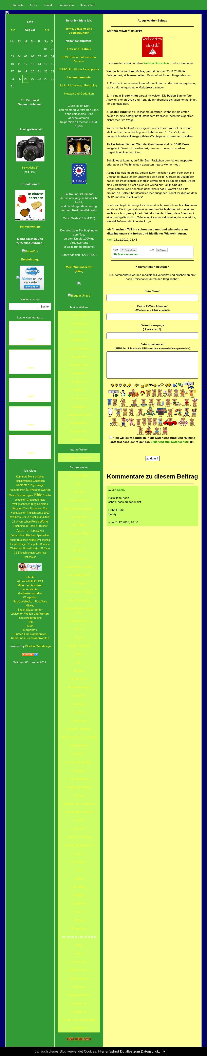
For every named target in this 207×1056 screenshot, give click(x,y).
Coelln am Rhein (79, 533)
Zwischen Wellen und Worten (30, 613)
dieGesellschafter (79, 995)
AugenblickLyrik (79, 500)
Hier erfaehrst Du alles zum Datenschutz (129, 1051)
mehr (31, 339)
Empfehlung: (30, 259)
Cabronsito (79, 516)
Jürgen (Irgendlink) (79, 645)
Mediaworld (79, 381)
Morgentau (30, 629)
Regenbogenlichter (79, 787)
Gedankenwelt (79, 331)
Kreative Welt (79, 356)
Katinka (79, 670)
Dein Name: (152, 291)
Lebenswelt (79, 323)
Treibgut (79, 895)
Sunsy (79, 853)
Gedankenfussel (79, 620)
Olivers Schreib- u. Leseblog (79, 737)
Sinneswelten (79, 398)
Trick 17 (79, 911)
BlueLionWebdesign (38, 646)
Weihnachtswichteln (156, 63)
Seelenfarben (79, 1003)
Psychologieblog (79, 778)
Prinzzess (79, 770)
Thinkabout (79, 862)
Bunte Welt (79, 439)
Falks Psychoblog (79, 600)
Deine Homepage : (152, 327)
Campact (79, 986)
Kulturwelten (79, 423)
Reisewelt (79, 389)
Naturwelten (79, 406)
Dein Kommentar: (152, 346)
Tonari (79, 878)
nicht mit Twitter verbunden (152, 250)
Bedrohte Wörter (79, 970)
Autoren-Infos (79, 961)
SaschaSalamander (30, 609)
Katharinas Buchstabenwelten (30, 638)
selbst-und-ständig (79, 837)
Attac (79, 945)
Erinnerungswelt (79, 348)
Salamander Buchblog (79, 812)
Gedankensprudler (30, 593)
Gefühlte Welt (79, 340)
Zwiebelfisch (79, 1028)
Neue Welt (79, 315)
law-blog (79, 703)
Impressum (66, 5)
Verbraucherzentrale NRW (79, 1020)
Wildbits (79, 920)
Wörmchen (79, 928)
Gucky (79, 637)
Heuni (79, 629)
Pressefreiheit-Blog (79, 762)
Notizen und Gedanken (79, 93)
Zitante (30, 577)
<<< (12, 29)
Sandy (121, 489)
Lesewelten (79, 373)
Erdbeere (79, 550)
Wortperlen (30, 597)
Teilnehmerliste (30, 226)
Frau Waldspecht (79, 575)
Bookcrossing (79, 978)
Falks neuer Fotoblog (79, 591)
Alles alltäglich (79, 475)
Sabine (79, 795)
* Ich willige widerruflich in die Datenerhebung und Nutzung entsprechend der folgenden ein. (152, 439)
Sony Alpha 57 (30, 167)
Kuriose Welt (79, 431)
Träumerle (79, 886)
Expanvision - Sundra (79, 566)
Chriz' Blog (79, 525)
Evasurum (79, 558)
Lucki (79, 712)
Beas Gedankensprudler (79, 508)
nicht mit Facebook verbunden (115, 250)
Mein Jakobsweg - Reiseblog (78, 85)
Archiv (34, 5)
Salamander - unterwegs (79, 803)
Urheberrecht (79, 1011)
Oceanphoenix (79, 745)
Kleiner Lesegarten (79, 457)
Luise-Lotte (79, 720)
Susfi (30, 625)
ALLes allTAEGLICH (30, 581)
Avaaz (79, 953)
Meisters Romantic (79, 728)
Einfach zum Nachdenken (30, 634)
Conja (79, 541)
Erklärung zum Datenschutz (170, 441)
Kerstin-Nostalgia (79, 687)
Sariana (79, 828)
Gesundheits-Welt (79, 414)
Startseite (18, 5)
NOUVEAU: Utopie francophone (79, 69)
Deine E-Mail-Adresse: (152, 308)
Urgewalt (79, 903)
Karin (110, 239)
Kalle (79, 662)
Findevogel (79, 583)
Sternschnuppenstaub (79, 845)
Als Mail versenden (125, 254)
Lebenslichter (30, 589)
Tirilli (30, 621)
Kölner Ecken (79, 679)
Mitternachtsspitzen (30, 585)
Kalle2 (79, 654)
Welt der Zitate (79, 365)
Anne (79, 483)
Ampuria (79, 492)
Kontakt (48, 5)
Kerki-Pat (79, 695)
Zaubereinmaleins (30, 617)
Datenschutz (88, 5)
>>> (47, 29)
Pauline (79, 753)
